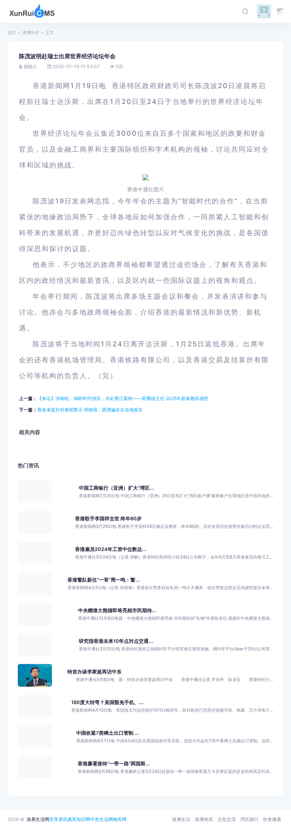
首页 (12, 32)
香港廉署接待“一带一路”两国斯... (114, 763)
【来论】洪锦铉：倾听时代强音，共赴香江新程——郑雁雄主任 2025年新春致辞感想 (122, 398)
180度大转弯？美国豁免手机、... (107, 702)
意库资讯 (58, 819)
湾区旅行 (249, 819)
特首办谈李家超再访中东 (94, 672)
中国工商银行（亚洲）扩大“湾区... (116, 488)
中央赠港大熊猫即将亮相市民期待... (117, 610)
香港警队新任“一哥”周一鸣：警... (103, 580)
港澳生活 (181, 819)
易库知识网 (78, 819)
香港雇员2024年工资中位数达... (111, 549)
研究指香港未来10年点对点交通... (116, 641)
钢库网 (120, 819)
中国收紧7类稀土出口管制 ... (107, 733)
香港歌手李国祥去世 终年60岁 (108, 518)
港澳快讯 (30, 32)
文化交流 (226, 819)
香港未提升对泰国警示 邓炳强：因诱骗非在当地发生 (90, 410)
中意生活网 (101, 819)
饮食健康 (272, 819)
